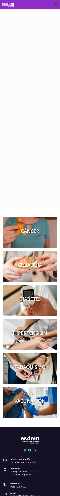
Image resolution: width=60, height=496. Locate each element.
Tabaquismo (30, 367)
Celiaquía (30, 265)
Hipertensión (30, 333)
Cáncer (30, 231)
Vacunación (29, 401)
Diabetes (30, 299)
